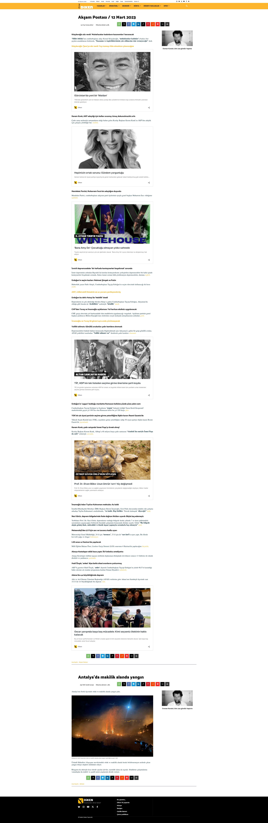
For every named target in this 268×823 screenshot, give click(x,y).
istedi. (117, 304)
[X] (124, 24)
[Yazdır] (167, 24)
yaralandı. (92, 558)
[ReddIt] (153, 24)
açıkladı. (75, 197)
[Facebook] (186, 1)
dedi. (149, 511)
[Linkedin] (138, 24)
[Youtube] (184, 1)
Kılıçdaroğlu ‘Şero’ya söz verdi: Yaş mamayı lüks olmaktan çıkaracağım (103, 46)
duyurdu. (145, 546)
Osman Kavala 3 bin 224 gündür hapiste (177, 48)
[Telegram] (133, 24)
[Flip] (158, 24)
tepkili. (147, 275)
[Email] (162, 24)
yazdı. (74, 286)
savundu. (90, 433)
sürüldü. (95, 122)
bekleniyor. (94, 536)
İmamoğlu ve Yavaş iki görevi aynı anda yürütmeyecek (96, 321)
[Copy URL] (143, 24)
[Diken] (85, 6)
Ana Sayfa (75, 662)
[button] (187, 6)
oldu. (104, 581)
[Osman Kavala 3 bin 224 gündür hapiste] (177, 38)
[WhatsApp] (119, 24)
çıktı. (127, 410)
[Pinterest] (148, 24)
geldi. (142, 315)
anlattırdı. (123, 570)
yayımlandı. (83, 422)
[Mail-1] (188, 1)
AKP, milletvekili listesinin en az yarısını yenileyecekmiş (96, 292)
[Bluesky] (179, 1)
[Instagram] (177, 1)
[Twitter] (181, 1)
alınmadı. (132, 333)
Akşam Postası (83, 662)
